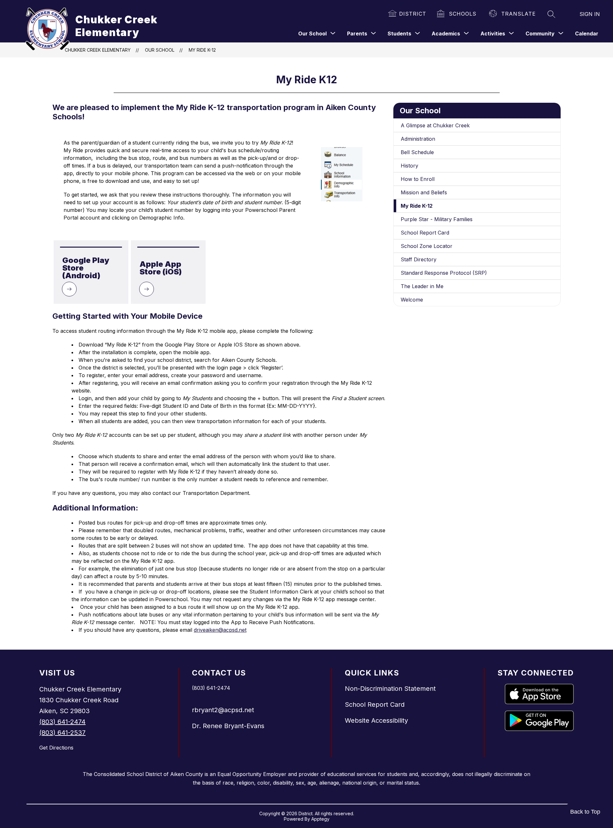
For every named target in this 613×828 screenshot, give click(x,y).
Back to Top (585, 812)
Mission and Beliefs (424, 192)
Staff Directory (418, 259)
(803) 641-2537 (62, 732)
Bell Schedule (417, 152)
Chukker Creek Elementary (98, 50)
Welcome (412, 299)
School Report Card (425, 232)
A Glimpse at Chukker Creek (435, 125)
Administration (418, 139)
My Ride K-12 (202, 50)
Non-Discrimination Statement (390, 688)
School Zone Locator (426, 246)
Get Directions (56, 747)
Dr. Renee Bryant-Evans (228, 726)
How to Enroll (418, 179)
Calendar (586, 33)
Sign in (589, 14)
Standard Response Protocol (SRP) (444, 273)
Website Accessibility (376, 720)
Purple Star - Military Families (437, 219)
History (409, 165)
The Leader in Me (422, 286)
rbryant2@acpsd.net (223, 710)
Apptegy (320, 819)
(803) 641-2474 (62, 722)
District (412, 14)
